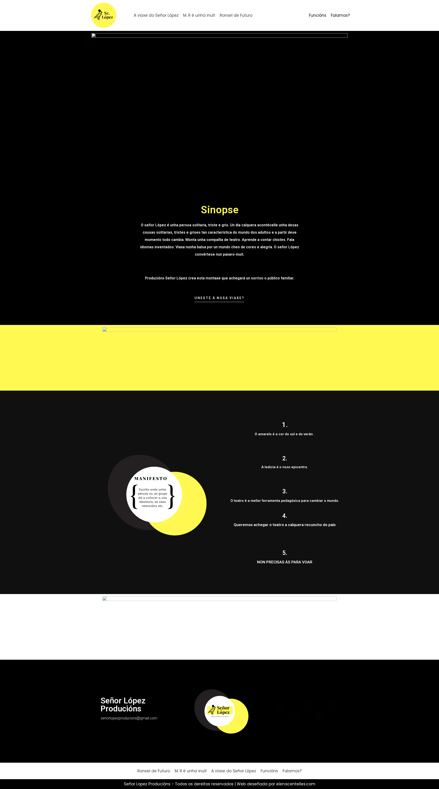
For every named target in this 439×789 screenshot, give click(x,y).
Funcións (317, 15)
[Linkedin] (293, 717)
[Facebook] (280, 705)
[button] (219, 299)
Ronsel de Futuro (236, 15)
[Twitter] (306, 705)
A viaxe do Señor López (156, 15)
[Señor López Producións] (103, 15)
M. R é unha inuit (199, 15)
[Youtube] (332, 705)
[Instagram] (319, 717)
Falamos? (340, 15)
